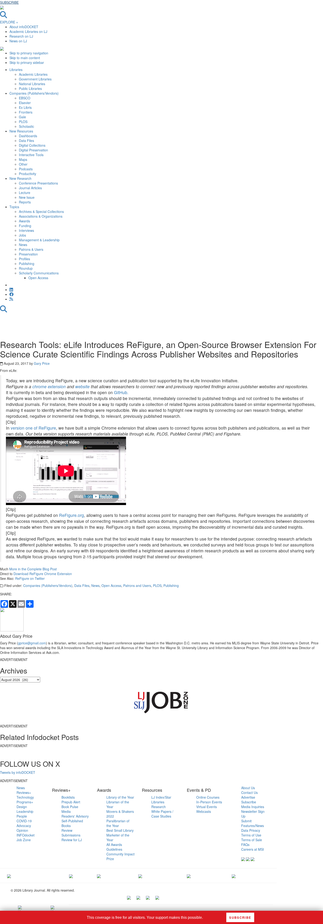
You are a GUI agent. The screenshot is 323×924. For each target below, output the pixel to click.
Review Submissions (70, 832)
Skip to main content (24, 57)
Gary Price (42, 363)
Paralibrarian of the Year (117, 823)
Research (158, 806)
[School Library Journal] (234, 875)
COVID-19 (24, 820)
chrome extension (49, 386)
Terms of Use (251, 835)
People (22, 816)
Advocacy (24, 825)
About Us (248, 787)
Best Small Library (120, 830)
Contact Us (249, 792)
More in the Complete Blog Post (33, 569)
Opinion (22, 830)
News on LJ (18, 41)
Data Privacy (250, 830)
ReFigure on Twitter (30, 578)
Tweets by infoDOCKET (17, 772)
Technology (25, 797)
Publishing (171, 585)
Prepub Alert (70, 802)
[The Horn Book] (99, 875)
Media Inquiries (252, 806)
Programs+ (25, 802)
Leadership (25, 811)
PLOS (157, 585)
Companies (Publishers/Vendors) (47, 585)
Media (66, 811)
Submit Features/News (252, 823)
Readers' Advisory (75, 816)
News (95, 585)
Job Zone (24, 839)
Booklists (68, 797)
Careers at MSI (252, 849)
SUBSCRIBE (9, 2)
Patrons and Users (137, 585)
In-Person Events (209, 802)
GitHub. (121, 392)
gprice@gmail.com (32, 643)
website (82, 386)
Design (22, 806)
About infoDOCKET (23, 26)
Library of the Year (120, 797)
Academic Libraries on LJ (28, 31)
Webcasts (203, 811)
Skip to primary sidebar (26, 62)
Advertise (248, 797)
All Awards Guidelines (114, 847)
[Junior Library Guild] (140, 875)
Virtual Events (206, 806)
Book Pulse (69, 806)
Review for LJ (71, 839)
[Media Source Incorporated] (9, 875)
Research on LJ (21, 36)
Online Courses (207, 797)
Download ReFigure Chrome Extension (42, 573)
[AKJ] (71, 875)
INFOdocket (26, 835)
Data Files (81, 585)
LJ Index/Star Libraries (161, 799)
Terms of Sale (251, 839)
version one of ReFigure (33, 428)
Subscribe (248, 802)
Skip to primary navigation (28, 53)
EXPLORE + (9, 22)
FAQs (245, 844)
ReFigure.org (71, 515)
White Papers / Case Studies (162, 813)
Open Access (111, 585)
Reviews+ (24, 792)
